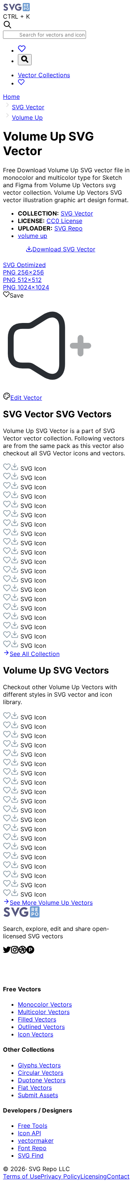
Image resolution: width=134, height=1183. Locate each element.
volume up (32, 235)
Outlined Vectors (41, 1026)
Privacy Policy (60, 1176)
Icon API (29, 1133)
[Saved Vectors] (22, 50)
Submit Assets (38, 1095)
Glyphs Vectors (39, 1065)
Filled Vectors (37, 1019)
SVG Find (31, 1155)
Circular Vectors (40, 1072)
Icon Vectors (35, 1034)
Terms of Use (22, 1176)
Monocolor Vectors (45, 1004)
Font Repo (32, 1148)
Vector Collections (44, 75)
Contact (118, 1176)
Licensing (93, 1176)
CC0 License (64, 221)
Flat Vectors (35, 1087)
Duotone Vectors (42, 1080)
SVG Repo (68, 228)
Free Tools (32, 1125)
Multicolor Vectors (44, 1012)
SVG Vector (77, 213)
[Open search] (25, 59)
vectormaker (36, 1140)
